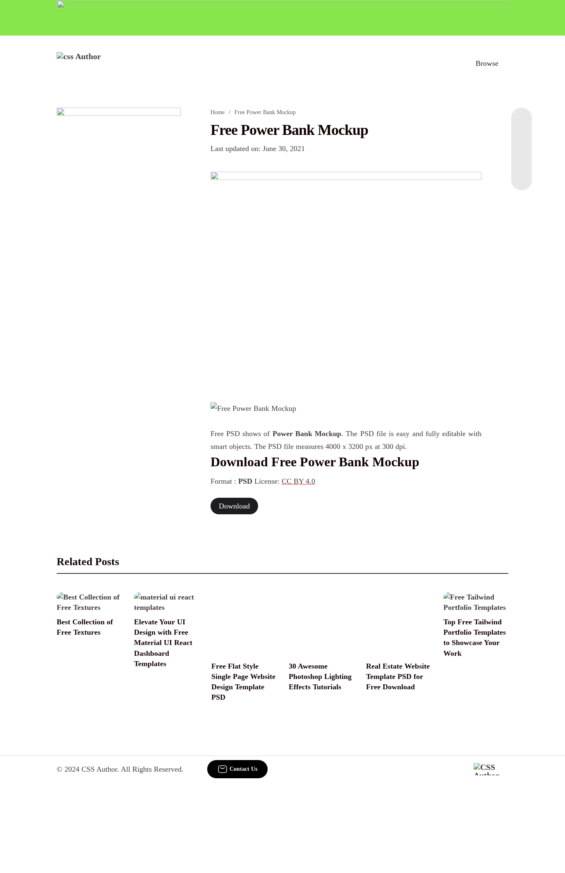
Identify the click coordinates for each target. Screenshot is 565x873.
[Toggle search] (450, 63)
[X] (521, 174)
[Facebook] (521, 124)
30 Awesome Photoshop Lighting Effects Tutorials (320, 676)
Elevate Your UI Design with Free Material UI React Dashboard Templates (163, 643)
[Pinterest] (521, 157)
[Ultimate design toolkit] (346, 278)
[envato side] (119, 231)
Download (234, 506)
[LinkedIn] (521, 140)
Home (218, 112)
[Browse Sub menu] (505, 63)
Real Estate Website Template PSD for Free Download (398, 676)
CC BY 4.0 (298, 481)
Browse (487, 63)
